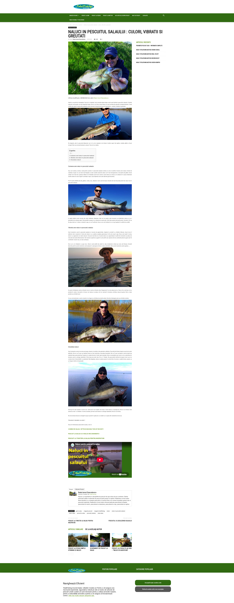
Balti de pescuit (136, 15)
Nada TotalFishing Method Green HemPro (148, 62)
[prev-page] (69, 554)
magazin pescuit (88, 511)
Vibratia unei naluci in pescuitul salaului (82, 157)
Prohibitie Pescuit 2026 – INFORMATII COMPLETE (149, 45)
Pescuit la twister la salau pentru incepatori (80, 522)
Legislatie (145, 15)
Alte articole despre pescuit (122, 15)
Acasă (69, 25)
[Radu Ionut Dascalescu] (73, 494)
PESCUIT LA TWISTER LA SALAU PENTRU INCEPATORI (86, 438)
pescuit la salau (81, 513)
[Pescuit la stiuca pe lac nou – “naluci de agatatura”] (122, 540)
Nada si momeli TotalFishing (76, 20)
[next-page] (72, 554)
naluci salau (72, 513)
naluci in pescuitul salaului (118, 511)
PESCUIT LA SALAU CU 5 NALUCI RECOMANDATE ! (84, 433)
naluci (108, 511)
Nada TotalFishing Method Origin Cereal (148, 50)
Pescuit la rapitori (108, 15)
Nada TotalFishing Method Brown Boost (147, 58)
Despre (71, 489)
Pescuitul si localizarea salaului (120, 521)
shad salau (100, 513)
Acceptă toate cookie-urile (153, 582)
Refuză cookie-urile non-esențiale (153, 589)
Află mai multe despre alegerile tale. (81, 596)
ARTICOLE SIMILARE (75, 529)
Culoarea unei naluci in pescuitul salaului (82, 155)
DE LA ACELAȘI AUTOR (93, 529)
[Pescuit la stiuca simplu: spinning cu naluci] (78, 540)
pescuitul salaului (91, 513)
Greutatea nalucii (76, 160)
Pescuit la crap (85, 15)
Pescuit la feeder (96, 15)
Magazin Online (73, 15)
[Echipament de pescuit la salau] (100, 540)
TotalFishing (92, 494)
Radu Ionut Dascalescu (79, 39)
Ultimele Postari (79, 489)
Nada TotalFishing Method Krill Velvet (147, 54)
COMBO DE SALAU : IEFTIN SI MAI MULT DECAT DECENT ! (86, 429)
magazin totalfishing (99, 511)
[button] (163, 16)
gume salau (79, 511)
